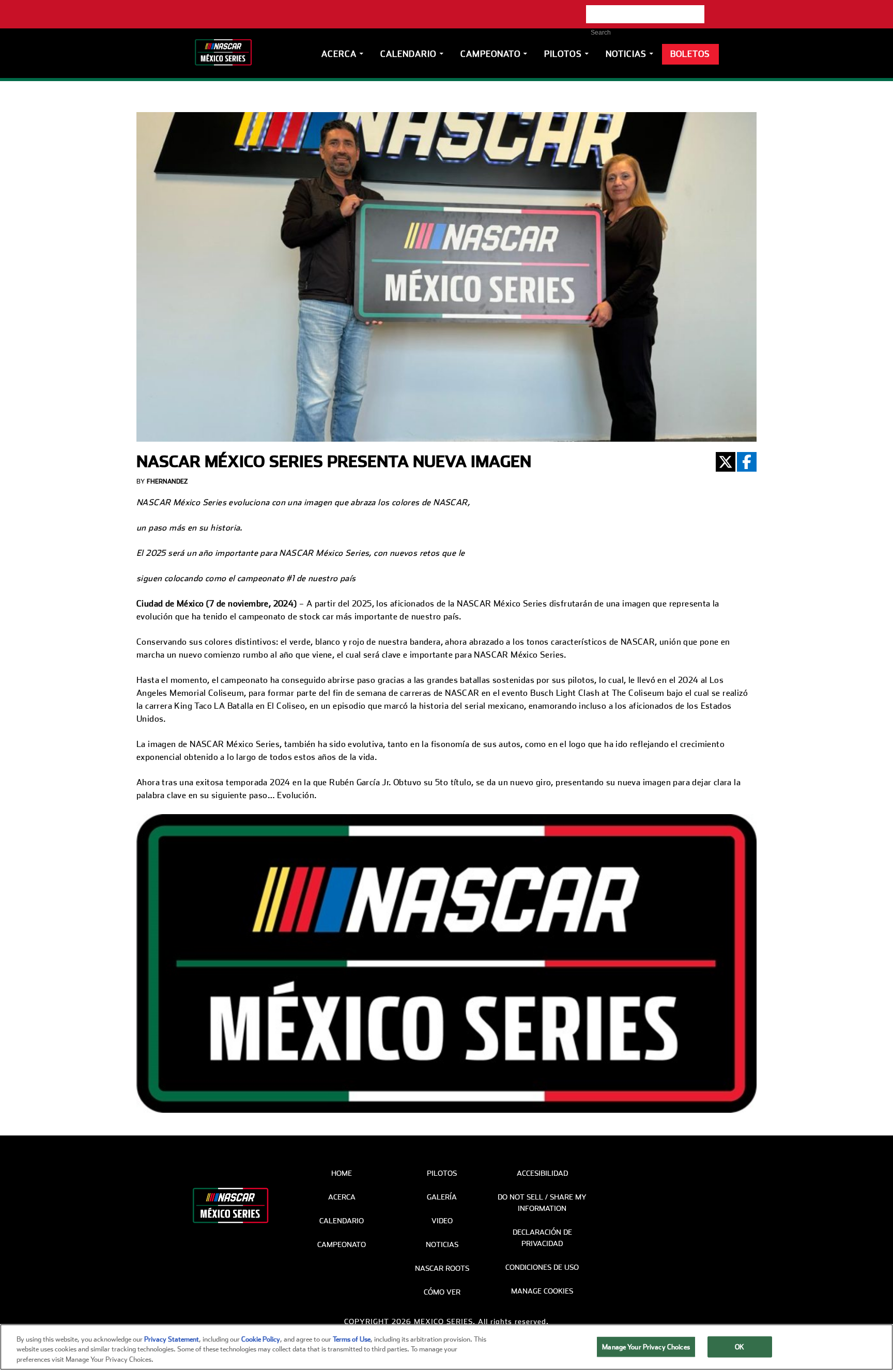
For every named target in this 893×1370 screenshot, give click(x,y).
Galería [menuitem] (442, 1197)
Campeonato (490, 54)
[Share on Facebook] (747, 462)
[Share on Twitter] (725, 462)
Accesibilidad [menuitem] (542, 1173)
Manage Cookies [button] (542, 1291)
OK (739, 1346)
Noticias (626, 54)
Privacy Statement (171, 1339)
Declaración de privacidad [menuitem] (542, 1238)
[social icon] (592, 11)
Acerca (339, 54)
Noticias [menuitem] (442, 1244)
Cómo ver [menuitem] (442, 1292)
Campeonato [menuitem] (341, 1244)
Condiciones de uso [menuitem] (542, 1267)
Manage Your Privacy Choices (646, 1346)
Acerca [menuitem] (342, 1197)
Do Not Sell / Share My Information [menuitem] (542, 1202)
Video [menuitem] (442, 1221)
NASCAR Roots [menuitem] (442, 1268)
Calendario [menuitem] (341, 1221)
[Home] (227, 50)
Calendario (408, 54)
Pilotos (562, 54)
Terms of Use (352, 1339)
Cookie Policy (260, 1339)
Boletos (690, 54)
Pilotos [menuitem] (442, 1173)
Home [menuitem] (341, 1173)
